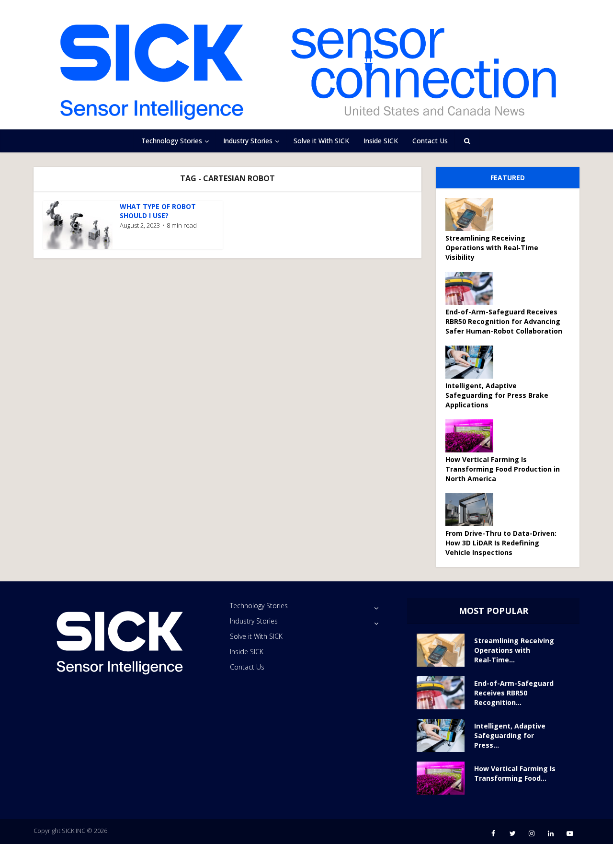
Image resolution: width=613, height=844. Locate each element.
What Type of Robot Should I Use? (158, 211)
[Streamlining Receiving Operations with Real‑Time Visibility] (472, 214)
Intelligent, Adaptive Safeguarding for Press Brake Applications (496, 395)
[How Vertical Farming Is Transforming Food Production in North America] (472, 435)
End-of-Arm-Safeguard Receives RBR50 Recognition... (514, 693)
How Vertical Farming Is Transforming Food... (515, 773)
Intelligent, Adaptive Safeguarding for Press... (509, 735)
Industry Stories (247, 140)
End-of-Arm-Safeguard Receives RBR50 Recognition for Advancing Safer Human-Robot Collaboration (503, 321)
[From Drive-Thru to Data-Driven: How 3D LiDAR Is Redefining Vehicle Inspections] (472, 509)
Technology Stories (171, 140)
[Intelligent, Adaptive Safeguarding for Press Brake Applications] (472, 362)
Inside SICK (380, 140)
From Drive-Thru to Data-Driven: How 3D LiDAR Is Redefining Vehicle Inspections (500, 543)
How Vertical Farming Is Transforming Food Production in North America (502, 469)
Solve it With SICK (321, 140)
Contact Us (430, 140)
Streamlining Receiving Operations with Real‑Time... (514, 650)
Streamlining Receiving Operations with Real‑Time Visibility (491, 247)
